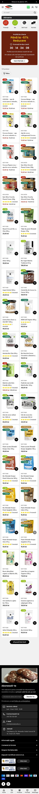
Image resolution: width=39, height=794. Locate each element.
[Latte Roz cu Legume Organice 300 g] (28, 558)
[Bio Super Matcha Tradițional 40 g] (28, 247)
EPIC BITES (24, 162)
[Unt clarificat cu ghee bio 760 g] (10, 587)
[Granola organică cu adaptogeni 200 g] (28, 587)
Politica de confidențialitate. (22, 701)
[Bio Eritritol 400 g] (28, 617)
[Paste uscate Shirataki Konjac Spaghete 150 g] (28, 433)
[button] (3, 2)
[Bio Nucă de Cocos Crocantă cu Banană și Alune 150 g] (28, 340)
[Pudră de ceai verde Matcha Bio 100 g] (28, 370)
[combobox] (19, 12)
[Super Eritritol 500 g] (10, 277)
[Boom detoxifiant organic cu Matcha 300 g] (10, 558)
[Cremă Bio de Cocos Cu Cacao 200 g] (28, 277)
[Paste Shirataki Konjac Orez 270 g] (10, 526)
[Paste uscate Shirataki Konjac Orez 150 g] (10, 433)
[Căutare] (35, 12)
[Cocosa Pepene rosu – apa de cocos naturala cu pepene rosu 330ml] (10, 152)
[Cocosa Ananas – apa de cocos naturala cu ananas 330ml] (10, 120)
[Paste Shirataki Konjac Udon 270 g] (28, 494)
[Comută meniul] (3, 7)
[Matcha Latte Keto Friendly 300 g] (10, 370)
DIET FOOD (5, 97)
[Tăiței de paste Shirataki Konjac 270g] (28, 215)
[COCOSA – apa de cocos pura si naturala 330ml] (10, 86)
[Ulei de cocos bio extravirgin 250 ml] (28, 401)
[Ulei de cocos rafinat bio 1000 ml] (10, 401)
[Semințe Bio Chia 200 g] (10, 340)
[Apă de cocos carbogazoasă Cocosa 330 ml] (28, 120)
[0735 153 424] (28, 7)
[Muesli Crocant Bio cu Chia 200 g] (10, 215)
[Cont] (32, 7)
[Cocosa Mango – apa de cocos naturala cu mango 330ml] (28, 86)
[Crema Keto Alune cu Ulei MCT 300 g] (10, 306)
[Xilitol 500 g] (10, 247)
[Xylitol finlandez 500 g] (10, 617)
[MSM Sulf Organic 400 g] (28, 306)
